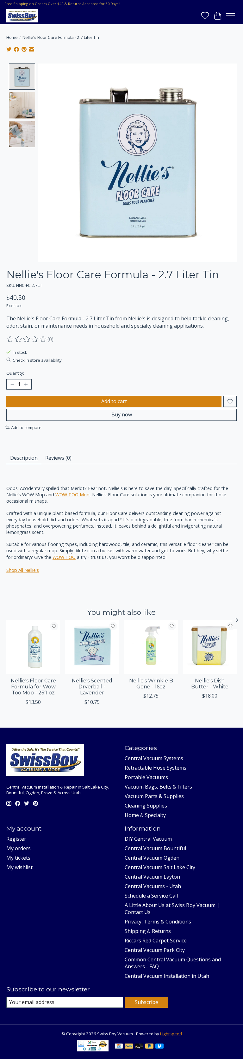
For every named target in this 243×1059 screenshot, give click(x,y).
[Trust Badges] (93, 1049)
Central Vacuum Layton (152, 876)
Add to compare (26, 427)
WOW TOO (64, 557)
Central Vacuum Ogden (152, 857)
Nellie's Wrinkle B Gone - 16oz (151, 684)
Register (16, 838)
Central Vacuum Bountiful (155, 848)
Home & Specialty (145, 815)
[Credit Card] (119, 1047)
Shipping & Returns (148, 931)
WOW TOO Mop (72, 495)
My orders (18, 848)
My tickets (18, 857)
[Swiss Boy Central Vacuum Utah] (22, 15)
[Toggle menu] (230, 15)
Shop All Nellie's (22, 570)
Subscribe (146, 1002)
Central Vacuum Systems (154, 758)
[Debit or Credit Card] (139, 1047)
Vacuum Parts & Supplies (154, 796)
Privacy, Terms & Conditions (158, 921)
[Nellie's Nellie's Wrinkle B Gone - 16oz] (151, 647)
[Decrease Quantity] (12, 384)
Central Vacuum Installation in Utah (167, 975)
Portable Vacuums (146, 777)
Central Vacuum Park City (155, 950)
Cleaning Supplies (146, 805)
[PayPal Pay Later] (149, 1047)
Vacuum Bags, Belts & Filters (158, 786)
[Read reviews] (26, 339)
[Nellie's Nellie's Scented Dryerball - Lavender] (92, 647)
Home (12, 37)
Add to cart (114, 401)
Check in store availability (37, 360)
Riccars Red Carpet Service (156, 940)
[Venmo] (159, 1047)
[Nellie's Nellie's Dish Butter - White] (210, 647)
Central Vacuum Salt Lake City (160, 867)
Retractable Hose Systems (155, 767)
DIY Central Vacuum (148, 838)
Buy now (121, 414)
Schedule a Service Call (151, 895)
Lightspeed (171, 1034)
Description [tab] (24, 457)
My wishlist (19, 867)
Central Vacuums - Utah (153, 886)
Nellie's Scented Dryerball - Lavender (92, 687)
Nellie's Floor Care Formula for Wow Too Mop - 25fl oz (33, 687)
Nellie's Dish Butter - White (209, 684)
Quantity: (15, 373)
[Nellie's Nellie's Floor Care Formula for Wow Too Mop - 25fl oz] (33, 647)
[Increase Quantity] (26, 384)
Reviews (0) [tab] (58, 457)
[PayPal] (129, 1047)
